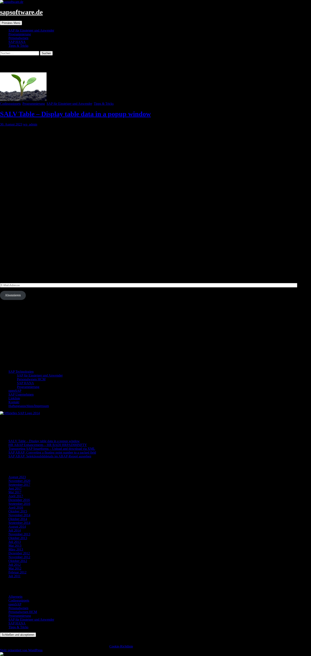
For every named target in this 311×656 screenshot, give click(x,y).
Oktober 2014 (17, 519)
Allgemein (15, 596)
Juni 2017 (15, 488)
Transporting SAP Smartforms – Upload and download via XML (51, 448)
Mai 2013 (14, 545)
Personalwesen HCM (31, 379)
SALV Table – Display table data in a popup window (75, 114)
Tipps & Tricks (18, 45)
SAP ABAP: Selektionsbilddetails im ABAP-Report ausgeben (49, 456)
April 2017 (15, 496)
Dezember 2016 (19, 500)
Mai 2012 (14, 568)
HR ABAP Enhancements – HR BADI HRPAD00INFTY (47, 445)
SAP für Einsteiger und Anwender (31, 30)
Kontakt (13, 402)
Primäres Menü (11, 23)
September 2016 (19, 503)
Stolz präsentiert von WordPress (21, 650)
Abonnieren (13, 295)
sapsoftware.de (21, 12)
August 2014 (17, 526)
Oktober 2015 (17, 511)
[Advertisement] (127, 336)
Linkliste (14, 398)
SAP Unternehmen (21, 394)
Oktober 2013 (17, 538)
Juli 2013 (14, 542)
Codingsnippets (10, 103)
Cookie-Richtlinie (121, 646)
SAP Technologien (21, 371)
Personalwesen (18, 38)
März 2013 (15, 549)
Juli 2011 (14, 576)
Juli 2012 (14, 564)
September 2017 (19, 484)
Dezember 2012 (19, 553)
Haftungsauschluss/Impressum (28, 406)
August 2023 (17, 477)
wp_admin (30, 124)
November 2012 (19, 557)
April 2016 (15, 507)
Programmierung (19, 34)
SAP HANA (17, 42)
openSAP (14, 390)
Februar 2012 (17, 572)
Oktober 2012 (17, 561)
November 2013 (19, 534)
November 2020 (19, 481)
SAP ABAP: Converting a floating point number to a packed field (52, 452)
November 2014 (19, 515)
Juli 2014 (14, 530)
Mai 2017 (14, 492)
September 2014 (19, 523)
